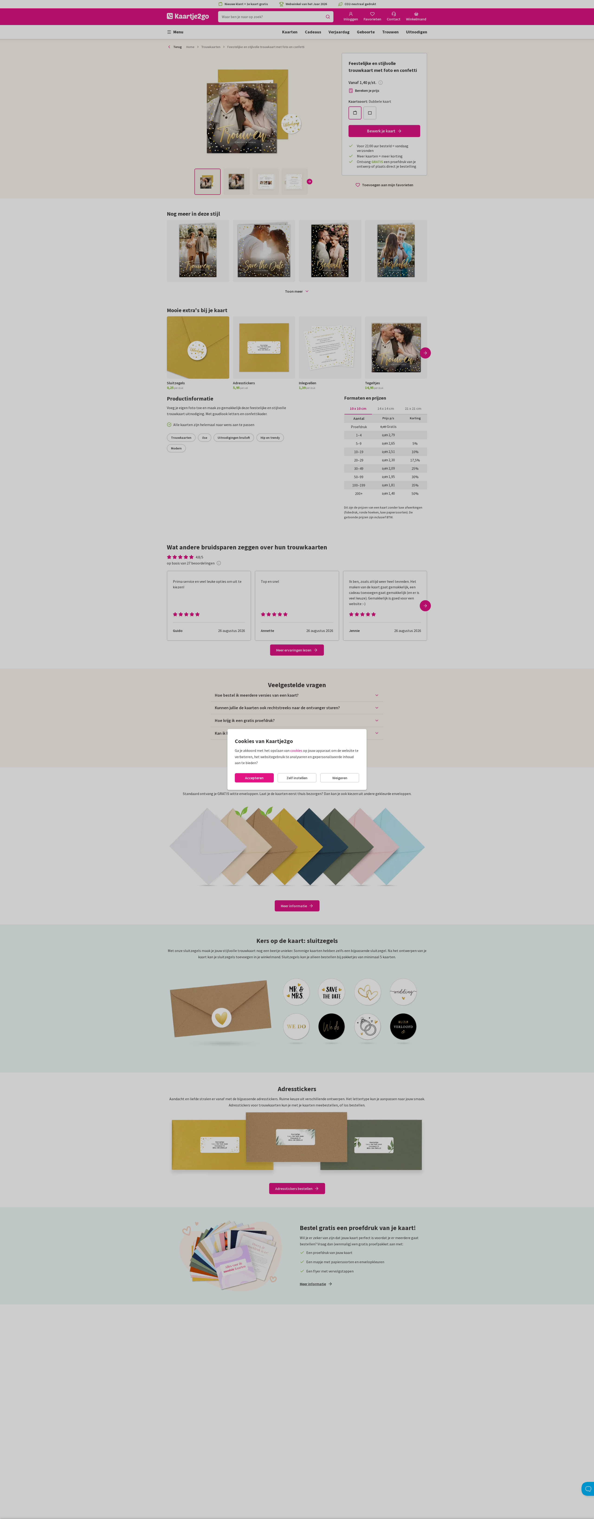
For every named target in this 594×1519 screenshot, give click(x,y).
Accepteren (254, 778)
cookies (296, 750)
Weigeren (339, 778)
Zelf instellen (297, 778)
